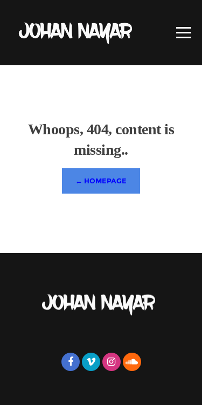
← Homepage (101, 180)
